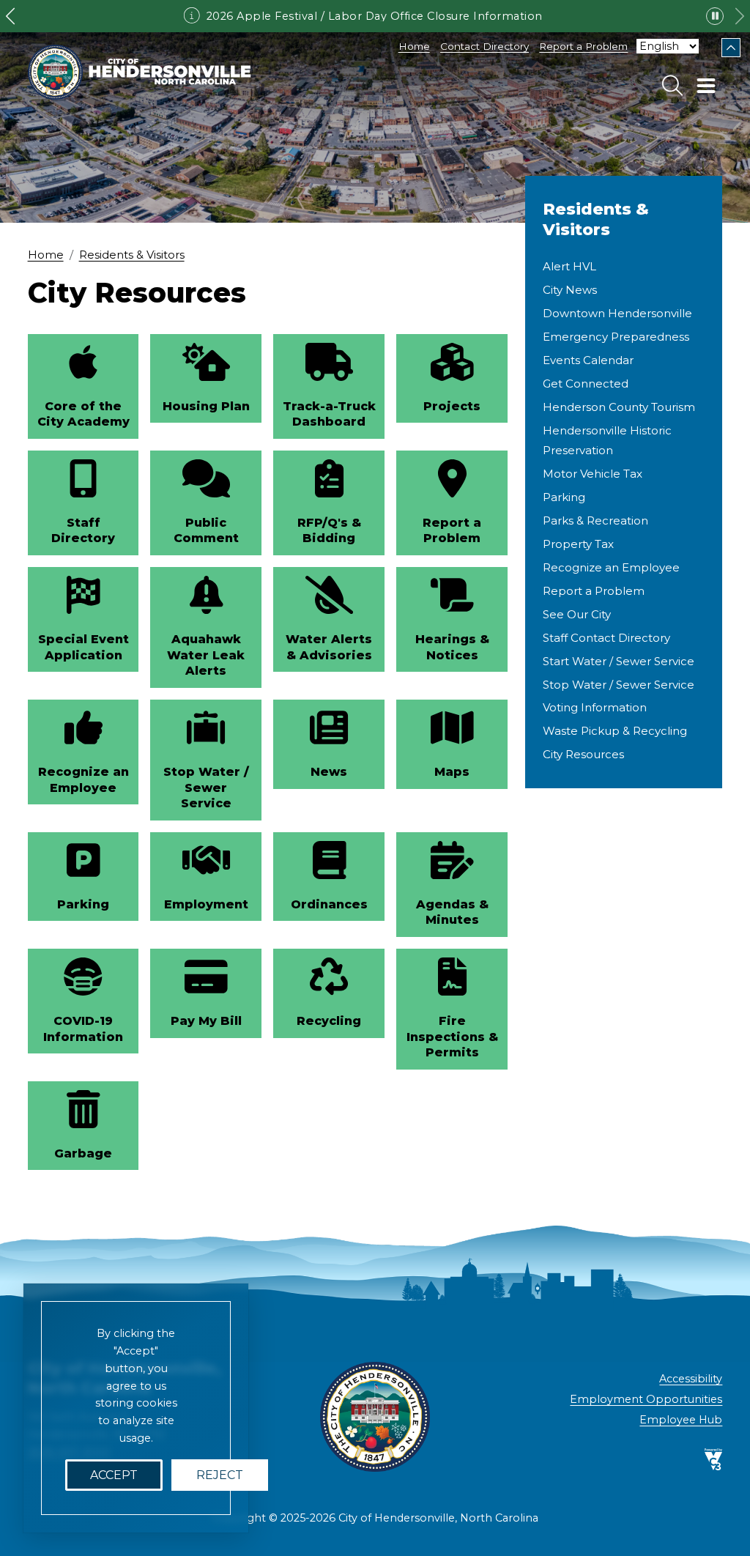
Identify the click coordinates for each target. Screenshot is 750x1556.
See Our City (577, 614)
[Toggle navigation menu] (706, 85)
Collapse (730, 47)
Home (414, 46)
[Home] (139, 72)
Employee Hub (680, 1419)
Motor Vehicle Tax (592, 474)
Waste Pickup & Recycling (615, 731)
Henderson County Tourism (619, 407)
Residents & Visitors (132, 255)
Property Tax (578, 544)
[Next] (739, 16)
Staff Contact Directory (606, 638)
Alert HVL (569, 266)
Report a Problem (583, 46)
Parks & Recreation (595, 520)
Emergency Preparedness (616, 337)
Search (672, 85)
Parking (564, 497)
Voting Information (595, 707)
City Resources (583, 754)
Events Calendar (588, 360)
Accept (114, 1475)
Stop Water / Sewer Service (618, 685)
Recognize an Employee (611, 567)
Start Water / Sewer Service (618, 661)
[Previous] (10, 16)
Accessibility (690, 1378)
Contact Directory (484, 46)
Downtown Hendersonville (617, 313)
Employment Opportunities (646, 1399)
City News (570, 290)
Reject (219, 1475)
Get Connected (585, 383)
